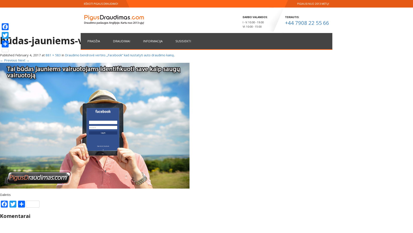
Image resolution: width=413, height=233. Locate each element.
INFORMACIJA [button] (153, 41)
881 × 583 (53, 55)
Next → (23, 60)
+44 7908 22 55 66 (307, 22)
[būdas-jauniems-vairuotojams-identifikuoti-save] (95, 125)
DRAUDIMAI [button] (121, 41)
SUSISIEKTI (183, 41)
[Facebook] (5, 26)
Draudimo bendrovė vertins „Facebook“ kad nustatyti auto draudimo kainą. (119, 55)
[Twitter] (5, 35)
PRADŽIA (93, 41)
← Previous (8, 60)
